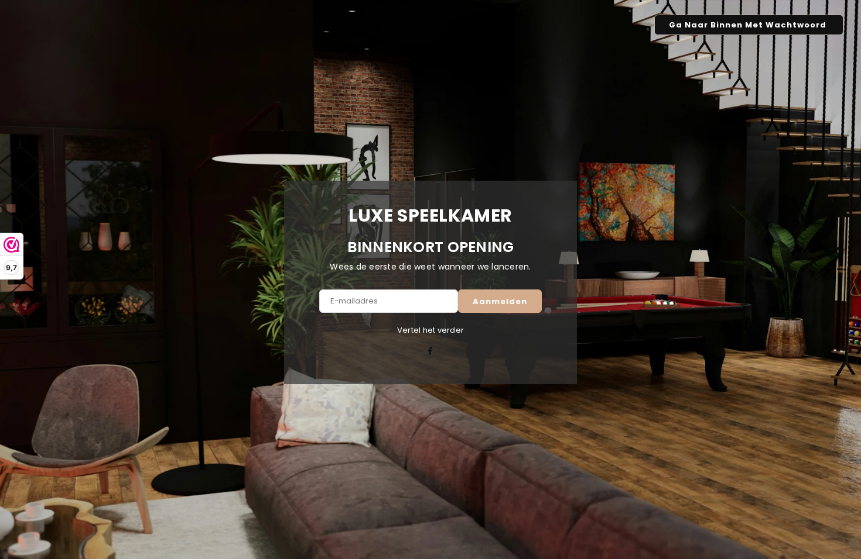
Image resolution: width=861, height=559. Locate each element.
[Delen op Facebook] (430, 352)
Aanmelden (500, 301)
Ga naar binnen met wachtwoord (749, 24)
